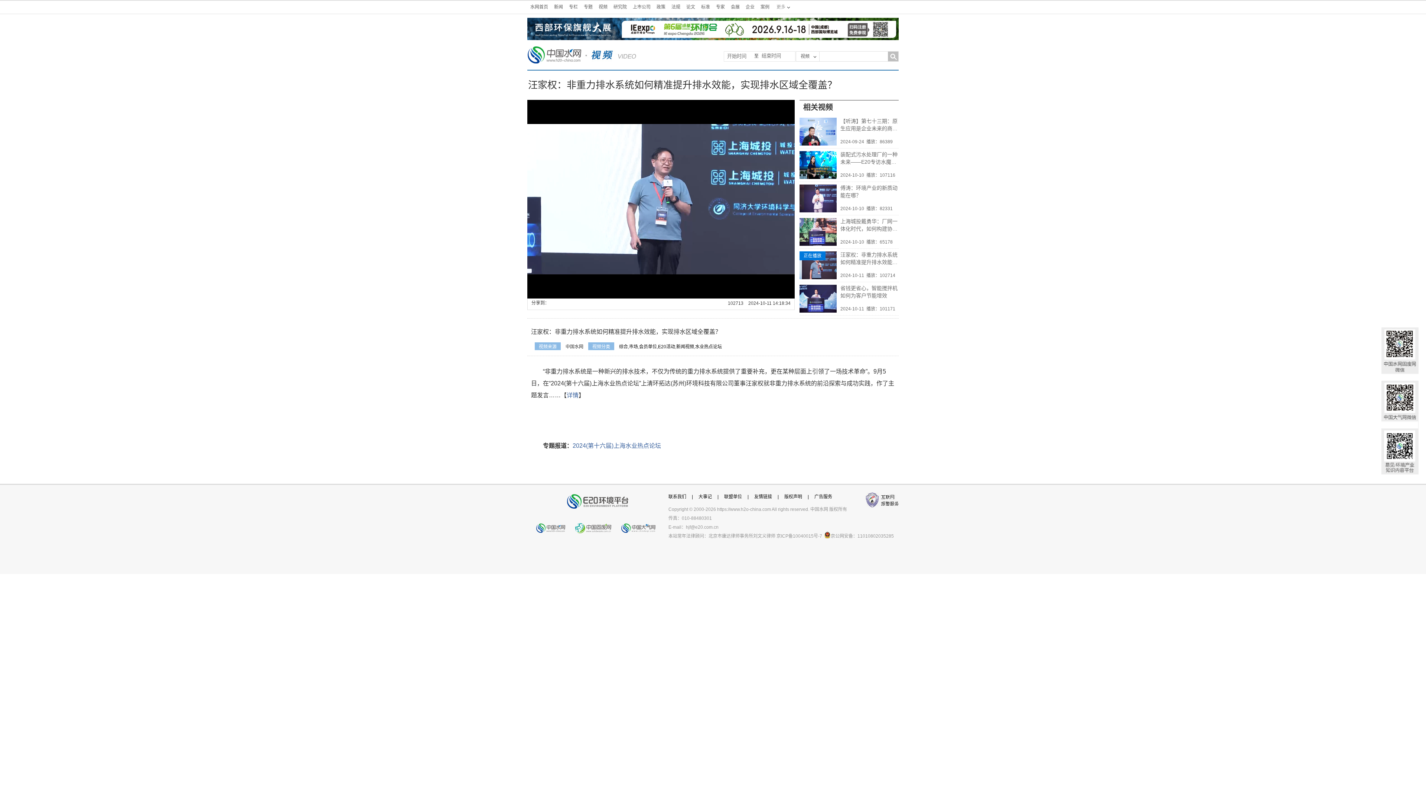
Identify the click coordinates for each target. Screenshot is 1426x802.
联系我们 (677, 496)
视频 (603, 7)
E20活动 (666, 346)
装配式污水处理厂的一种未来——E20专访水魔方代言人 (869, 158)
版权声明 (793, 496)
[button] (549, 293)
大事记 (705, 496)
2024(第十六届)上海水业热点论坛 (617, 446)
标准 (705, 7)
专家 (720, 7)
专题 (588, 7)
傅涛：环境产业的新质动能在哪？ (869, 191)
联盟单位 (733, 496)
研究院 (620, 7)
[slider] (659, 293)
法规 (675, 7)
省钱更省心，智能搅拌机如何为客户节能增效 (869, 292)
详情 (573, 395)
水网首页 (539, 7)
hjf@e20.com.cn (702, 527)
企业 (750, 7)
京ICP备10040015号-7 (799, 536)
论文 (690, 7)
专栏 (573, 7)
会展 (735, 7)
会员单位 (648, 346)
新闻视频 (685, 346)
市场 (633, 346)
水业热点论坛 (708, 346)
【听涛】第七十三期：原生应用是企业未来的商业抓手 (869, 125)
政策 (661, 7)
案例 (765, 7)
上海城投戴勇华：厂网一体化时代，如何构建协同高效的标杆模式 (869, 225)
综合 (623, 346)
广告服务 (823, 496)
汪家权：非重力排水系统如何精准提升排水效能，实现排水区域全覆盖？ (869, 259)
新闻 (558, 7)
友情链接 (763, 496)
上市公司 (642, 7)
